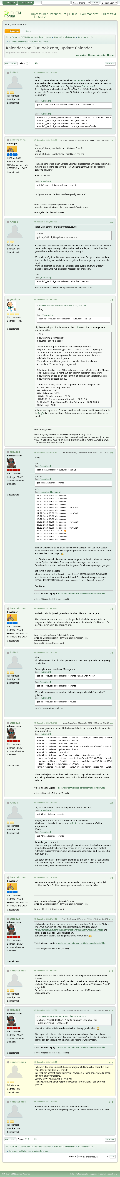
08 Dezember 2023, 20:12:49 (45, 802)
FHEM (73, 14)
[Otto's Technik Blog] (8, 491)
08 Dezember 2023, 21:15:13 (45, 919)
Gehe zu (72, 1156)
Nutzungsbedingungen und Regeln (90, 1174)
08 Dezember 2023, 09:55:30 (45, 608)
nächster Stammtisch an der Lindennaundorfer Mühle (81, 593)
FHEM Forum (12, 14)
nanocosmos (18, 970)
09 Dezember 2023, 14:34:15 (45, 1062)
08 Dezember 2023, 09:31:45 (45, 452)
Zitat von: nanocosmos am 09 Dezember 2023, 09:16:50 (62, 1016)
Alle (36, 63)
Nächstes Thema (105, 55)
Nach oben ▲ (112, 1174)
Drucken (110, 63)
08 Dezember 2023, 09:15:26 (45, 299)
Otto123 (15, 452)
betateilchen (18, 140)
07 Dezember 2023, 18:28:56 (45, 72)
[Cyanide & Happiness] (8, 324)
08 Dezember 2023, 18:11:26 (45, 652)
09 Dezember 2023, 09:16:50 (45, 970)
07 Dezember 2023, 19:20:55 (45, 140)
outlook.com (75, 823)
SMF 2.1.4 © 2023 (9, 1174)
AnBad (14, 72)
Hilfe (72, 1174)
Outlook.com (79, 80)
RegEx (41, 413)
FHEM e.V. (39, 17)
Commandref (89, 14)
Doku (77, 327)
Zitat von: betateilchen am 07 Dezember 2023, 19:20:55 (62, 305)
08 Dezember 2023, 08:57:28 (45, 222)
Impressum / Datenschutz (48, 14)
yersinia (15, 299)
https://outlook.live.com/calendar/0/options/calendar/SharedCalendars (69, 929)
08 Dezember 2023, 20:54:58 (45, 877)
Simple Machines (23, 1174)
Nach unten (11, 63)
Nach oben (10, 1139)
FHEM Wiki (108, 14)
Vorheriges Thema (85, 55)
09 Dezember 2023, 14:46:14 (45, 1101)
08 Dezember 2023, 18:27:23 (45, 723)
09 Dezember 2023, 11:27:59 (45, 1010)
